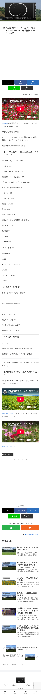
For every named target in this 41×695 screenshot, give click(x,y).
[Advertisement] (20, 57)
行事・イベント (8, 454)
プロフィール (30, 685)
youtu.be (5, 123)
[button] (27, 88)
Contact (20, 688)
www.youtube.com (8, 413)
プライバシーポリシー (10, 685)
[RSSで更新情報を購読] (30, 527)
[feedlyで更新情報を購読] (11, 527)
